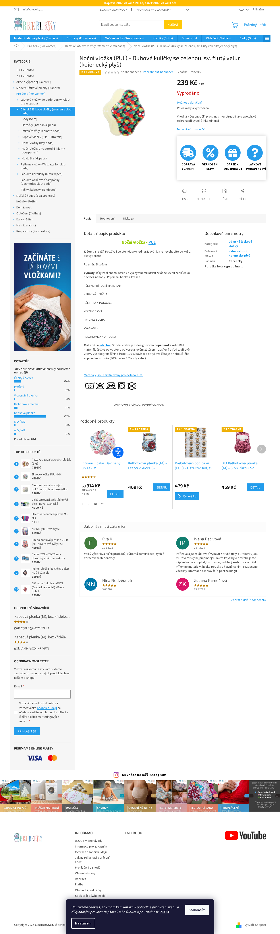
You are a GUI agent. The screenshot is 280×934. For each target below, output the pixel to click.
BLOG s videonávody (113, 10)
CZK (242, 10)
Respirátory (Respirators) (33, 231)
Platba (79, 884)
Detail (115, 494)
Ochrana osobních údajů (91, 852)
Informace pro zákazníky (153, 10)
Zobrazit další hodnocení (247, 600)
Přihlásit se (27, 731)
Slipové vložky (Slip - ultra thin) (42, 137)
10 (95, 504)
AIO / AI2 (19, 430)
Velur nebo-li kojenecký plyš (239, 253)
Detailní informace (189, 129)
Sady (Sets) (29, 119)
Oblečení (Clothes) (28, 213)
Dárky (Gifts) (24, 219)
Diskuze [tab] (128, 218)
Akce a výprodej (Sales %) (33, 82)
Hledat (173, 24)
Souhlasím (197, 910)
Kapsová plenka (24, 413)
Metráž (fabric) (26, 225)
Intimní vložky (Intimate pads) (41, 131)
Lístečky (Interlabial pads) (39, 125)
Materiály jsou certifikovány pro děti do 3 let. (113, 375)
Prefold (19, 387)
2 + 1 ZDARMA (25, 76)
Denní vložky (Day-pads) (37, 143)
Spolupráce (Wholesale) (90, 896)
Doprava (80, 879)
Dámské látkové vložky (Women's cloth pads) (46, 111)
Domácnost (23, 207)
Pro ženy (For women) (30, 94)
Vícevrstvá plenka (26, 395)
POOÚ (164, 912)
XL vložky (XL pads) (34, 158)
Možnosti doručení (189, 103)
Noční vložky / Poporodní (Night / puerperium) (43, 151)
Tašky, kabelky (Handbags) (38, 190)
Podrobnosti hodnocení (158, 72)
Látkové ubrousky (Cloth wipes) (41, 174)
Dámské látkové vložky (240, 243)
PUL (152, 242)
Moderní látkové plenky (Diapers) (38, 88)
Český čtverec (23, 378)
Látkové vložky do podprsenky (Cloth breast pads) (45, 102)
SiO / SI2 (19, 422)
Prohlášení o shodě (87, 867)
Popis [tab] (87, 218)
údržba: (105, 345)
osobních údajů (47, 708)
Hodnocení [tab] (107, 218)
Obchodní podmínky (88, 890)
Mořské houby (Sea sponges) (35, 196)
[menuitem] (36, 38)
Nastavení (83, 923)
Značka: (189, 72)
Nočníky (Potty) (26, 201)
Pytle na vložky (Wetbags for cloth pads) (43, 166)
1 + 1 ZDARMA (25, 70)
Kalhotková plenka (26, 404)
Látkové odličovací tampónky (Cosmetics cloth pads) (40, 182)
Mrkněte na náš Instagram (144, 775)
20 (102, 504)
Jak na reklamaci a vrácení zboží (92, 860)
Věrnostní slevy (85, 873)
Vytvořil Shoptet (255, 925)
